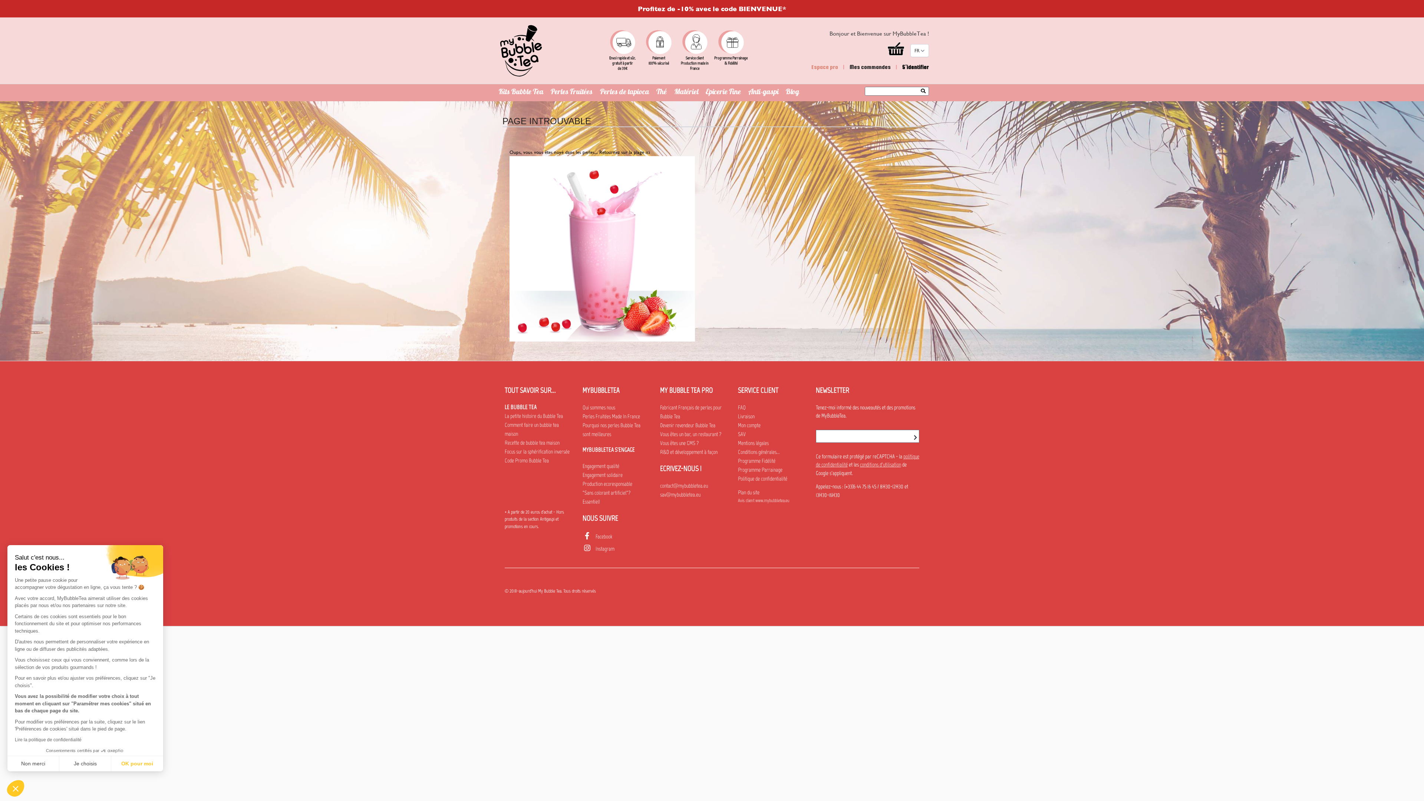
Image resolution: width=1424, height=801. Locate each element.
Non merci (33, 764)
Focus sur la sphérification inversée (537, 451)
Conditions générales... (759, 452)
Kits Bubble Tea (521, 93)
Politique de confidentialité (762, 478)
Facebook (604, 536)
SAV (742, 434)
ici (648, 152)
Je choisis (85, 764)
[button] (15, 788)
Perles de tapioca (624, 93)
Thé (661, 93)
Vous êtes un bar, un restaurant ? (690, 434)
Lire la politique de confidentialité (48, 739)
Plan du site (748, 492)
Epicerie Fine (723, 93)
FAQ (742, 407)
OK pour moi (137, 764)
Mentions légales (753, 443)
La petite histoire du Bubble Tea (534, 416)
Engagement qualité (601, 466)
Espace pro (824, 67)
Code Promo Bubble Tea (527, 460)
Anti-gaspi (763, 93)
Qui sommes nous (599, 407)
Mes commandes (870, 67)
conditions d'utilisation (880, 464)
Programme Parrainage (760, 470)
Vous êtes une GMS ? (679, 443)
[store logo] (521, 51)
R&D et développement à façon (689, 452)
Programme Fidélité (756, 461)
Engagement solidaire (603, 475)
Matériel (686, 93)
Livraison (746, 416)
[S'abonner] (915, 437)
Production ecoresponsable (607, 484)
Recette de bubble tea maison (532, 442)
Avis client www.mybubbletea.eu (764, 500)
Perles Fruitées (572, 93)
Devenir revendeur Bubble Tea (687, 425)
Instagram (605, 548)
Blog (792, 93)
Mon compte (749, 425)
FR (917, 50)
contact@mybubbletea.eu (684, 485)
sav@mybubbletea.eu (680, 494)
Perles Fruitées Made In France (611, 416)
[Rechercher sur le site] (925, 92)
